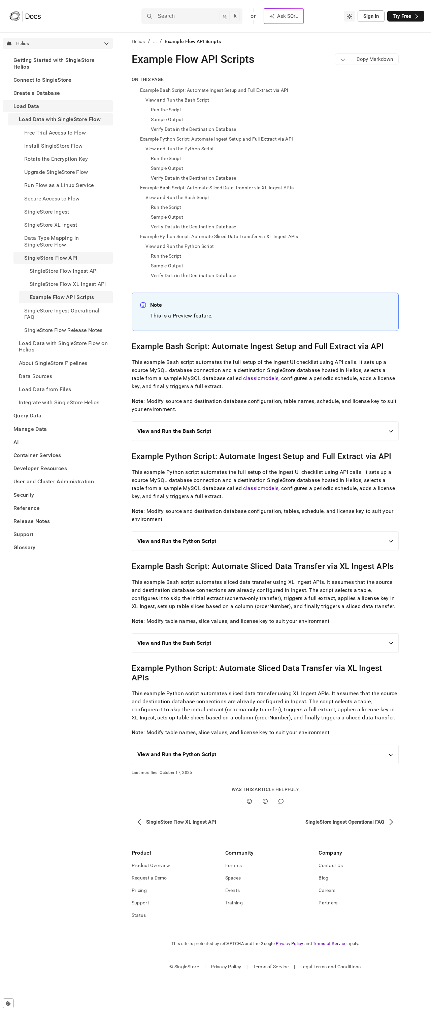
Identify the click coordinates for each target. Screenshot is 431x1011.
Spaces (233, 878)
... (155, 41)
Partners (328, 902)
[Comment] (281, 801)
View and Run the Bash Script (177, 100)
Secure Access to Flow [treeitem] (52, 198)
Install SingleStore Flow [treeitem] (53, 145)
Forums (233, 865)
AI (16, 442)
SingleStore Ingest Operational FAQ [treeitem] (62, 313)
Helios (138, 41)
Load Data (26, 106)
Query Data (27, 415)
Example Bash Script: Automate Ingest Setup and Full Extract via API (214, 90)
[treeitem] (58, 63)
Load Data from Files (45, 389)
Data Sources (35, 376)
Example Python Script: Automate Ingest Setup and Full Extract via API (216, 139)
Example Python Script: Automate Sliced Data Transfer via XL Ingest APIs (219, 236)
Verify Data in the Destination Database (193, 129)
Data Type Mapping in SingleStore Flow (51, 241)
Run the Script (166, 109)
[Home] (25, 16)
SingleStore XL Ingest (50, 225)
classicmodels (260, 378)
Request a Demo (149, 878)
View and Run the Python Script (179, 148)
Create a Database (36, 93)
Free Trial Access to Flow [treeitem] (55, 132)
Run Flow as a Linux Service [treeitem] (59, 185)
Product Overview (151, 865)
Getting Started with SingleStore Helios (54, 63)
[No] (265, 801)
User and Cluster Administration (53, 481)
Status (139, 915)
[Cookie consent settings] (8, 1003)
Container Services (37, 455)
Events (232, 890)
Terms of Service (329, 943)
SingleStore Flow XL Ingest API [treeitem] (68, 284)
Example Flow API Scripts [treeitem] (62, 297)
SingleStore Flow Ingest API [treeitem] (64, 270)
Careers (327, 890)
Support (23, 534)
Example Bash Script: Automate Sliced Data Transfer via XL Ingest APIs (217, 187)
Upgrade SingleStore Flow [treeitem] (56, 172)
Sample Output (167, 119)
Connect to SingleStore (42, 79)
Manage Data (30, 428)
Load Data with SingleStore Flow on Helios (63, 346)
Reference (26, 507)
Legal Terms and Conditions (330, 966)
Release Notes (31, 521)
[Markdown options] (343, 59)
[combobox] (349, 16)
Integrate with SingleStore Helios (59, 402)
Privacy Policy (289, 943)
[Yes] (249, 801)
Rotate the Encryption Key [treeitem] (56, 159)
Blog (323, 878)
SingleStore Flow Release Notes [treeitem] (63, 330)
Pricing (139, 890)
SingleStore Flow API (50, 257)
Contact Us (331, 865)
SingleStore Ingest (46, 211)
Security (23, 494)
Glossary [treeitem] (24, 547)
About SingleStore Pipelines (53, 363)
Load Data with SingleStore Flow (60, 119)
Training (234, 902)
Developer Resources (40, 468)
